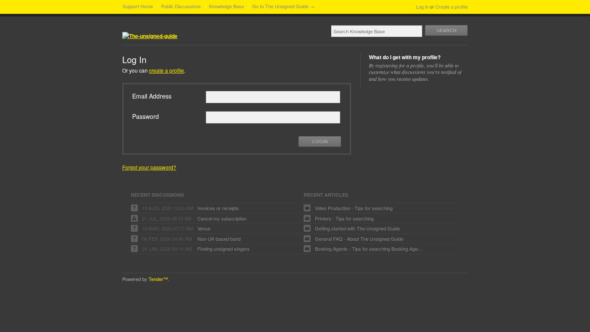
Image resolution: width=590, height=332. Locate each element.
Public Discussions (181, 6)
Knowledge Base (226, 6)
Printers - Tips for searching (344, 218)
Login (320, 141)
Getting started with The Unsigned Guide (357, 228)
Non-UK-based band (219, 238)
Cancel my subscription (222, 218)
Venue (203, 228)
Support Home (138, 6)
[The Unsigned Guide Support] (150, 36)
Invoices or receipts (218, 207)
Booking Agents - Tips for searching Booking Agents (369, 248)
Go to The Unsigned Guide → (283, 6)
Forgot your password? (149, 167)
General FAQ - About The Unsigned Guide (359, 238)
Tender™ (158, 278)
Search (447, 30)
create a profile (166, 70)
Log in (422, 6)
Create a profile (451, 6)
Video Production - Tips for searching (354, 207)
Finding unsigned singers (223, 248)
